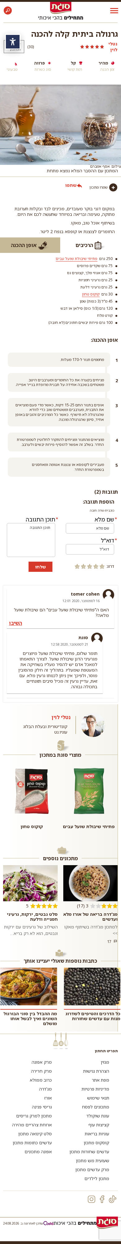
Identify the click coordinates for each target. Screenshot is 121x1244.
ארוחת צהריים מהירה (32, 1125)
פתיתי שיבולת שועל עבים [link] (76, 258)
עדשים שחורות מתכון (89, 1151)
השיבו (15, 623)
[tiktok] (112, 1199)
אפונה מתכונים (38, 1151)
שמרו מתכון (98, 187)
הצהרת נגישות (96, 1071)
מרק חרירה (41, 1071)
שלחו (40, 567)
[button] (8, 10)
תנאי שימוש (98, 1098)
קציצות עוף (98, 1125)
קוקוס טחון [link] (91, 294)
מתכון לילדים (96, 1178)
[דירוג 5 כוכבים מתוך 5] (71, 46)
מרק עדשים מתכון (92, 1169)
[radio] (102, 566)
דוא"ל (107, 540)
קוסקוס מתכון (96, 1143)
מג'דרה (45, 1089)
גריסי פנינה (42, 1107)
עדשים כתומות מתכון (32, 1143)
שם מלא (104, 519)
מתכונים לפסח (95, 1107)
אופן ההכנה (24, 245)
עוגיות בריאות (97, 1134)
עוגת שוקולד (97, 1116)
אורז (48, 1098)
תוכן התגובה (40, 519)
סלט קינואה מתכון (35, 1134)
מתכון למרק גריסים (34, 1116)
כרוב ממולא (41, 1080)
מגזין (105, 1062)
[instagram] (91, 1199)
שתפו (71, 185)
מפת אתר (100, 1080)
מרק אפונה (42, 1062)
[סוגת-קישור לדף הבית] (60, 7)
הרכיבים (84, 245)
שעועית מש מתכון (92, 1160)
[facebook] (102, 1199)
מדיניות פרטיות (95, 1089)
